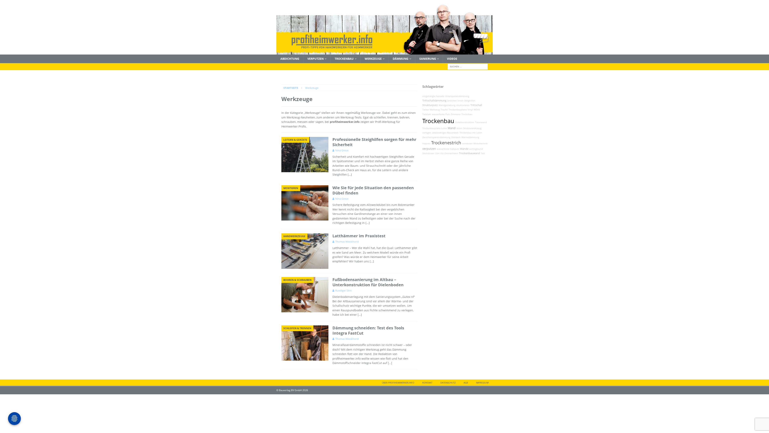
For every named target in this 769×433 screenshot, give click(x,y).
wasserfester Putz (441, 114)
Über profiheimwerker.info (398, 382)
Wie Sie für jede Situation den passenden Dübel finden (373, 190)
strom (459, 128)
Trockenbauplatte (458, 109)
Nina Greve (341, 150)
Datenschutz (448, 382)
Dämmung (400, 59)
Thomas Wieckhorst (347, 241)
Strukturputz (430, 105)
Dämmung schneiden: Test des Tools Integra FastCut (368, 330)
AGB (466, 382)
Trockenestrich (446, 143)
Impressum (482, 382)
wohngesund (476, 149)
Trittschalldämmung (434, 100)
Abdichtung (289, 59)
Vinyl (470, 109)
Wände (464, 149)
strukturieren (463, 105)
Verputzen (315, 59)
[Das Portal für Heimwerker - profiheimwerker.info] (384, 52)
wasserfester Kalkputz (448, 149)
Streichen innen (455, 100)
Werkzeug (435, 109)
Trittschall (476, 105)
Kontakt (427, 382)
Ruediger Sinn (343, 290)
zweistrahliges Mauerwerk (445, 132)
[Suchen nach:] (468, 66)
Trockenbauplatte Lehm (434, 128)
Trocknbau (466, 114)
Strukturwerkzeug (472, 128)
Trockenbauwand (469, 153)
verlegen (426, 132)
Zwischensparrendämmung (436, 137)
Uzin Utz (439, 153)
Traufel (444, 109)
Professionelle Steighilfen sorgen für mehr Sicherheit (374, 142)
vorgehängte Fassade (433, 96)
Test (483, 153)
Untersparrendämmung (457, 96)
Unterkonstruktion (464, 122)
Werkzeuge (373, 59)
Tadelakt (426, 114)
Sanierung (427, 59)
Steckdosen (428, 153)
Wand (452, 128)
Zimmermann (451, 153)
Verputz (426, 143)
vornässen (467, 143)
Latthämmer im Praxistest (359, 236)
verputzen (429, 149)
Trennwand (481, 122)
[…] (350, 174)
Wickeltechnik (480, 143)
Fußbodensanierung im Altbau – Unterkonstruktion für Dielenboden (368, 282)
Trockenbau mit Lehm (470, 132)
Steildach (456, 137)
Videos (452, 59)
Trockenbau (344, 59)
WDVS (477, 109)
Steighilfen (469, 100)
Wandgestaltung (447, 105)
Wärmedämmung (470, 137)
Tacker (425, 109)
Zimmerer (456, 114)
